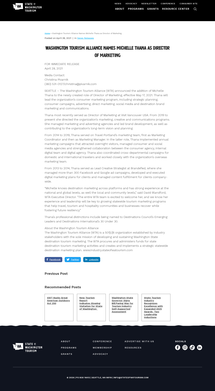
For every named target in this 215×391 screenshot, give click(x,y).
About (119, 8)
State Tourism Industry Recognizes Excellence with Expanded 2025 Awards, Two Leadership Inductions (153, 307)
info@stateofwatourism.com (131, 377)
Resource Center (175, 8)
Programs (136, 8)
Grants (153, 8)
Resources (133, 347)
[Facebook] (177, 347)
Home (47, 33)
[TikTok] (192, 347)
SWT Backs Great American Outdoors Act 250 (58, 300)
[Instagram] (185, 347)
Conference (168, 3)
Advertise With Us (139, 341)
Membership (102, 347)
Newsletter (148, 3)
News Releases (85, 38)
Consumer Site (189, 3)
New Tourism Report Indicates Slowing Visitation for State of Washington (90, 303)
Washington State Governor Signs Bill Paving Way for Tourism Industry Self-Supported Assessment (122, 304)
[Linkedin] (199, 347)
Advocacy (131, 3)
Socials (180, 341)
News (118, 3)
